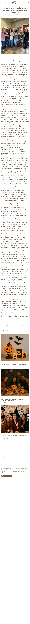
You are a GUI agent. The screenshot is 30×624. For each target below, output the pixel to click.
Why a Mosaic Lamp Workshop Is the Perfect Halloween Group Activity (12, 400)
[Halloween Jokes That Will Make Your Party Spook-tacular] (15, 419)
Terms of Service (9, 469)
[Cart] (27, 2)
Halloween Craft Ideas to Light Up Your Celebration (14, 364)
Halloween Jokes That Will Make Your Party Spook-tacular (14, 436)
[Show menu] (1, 2)
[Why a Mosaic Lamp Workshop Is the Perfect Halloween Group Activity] (15, 382)
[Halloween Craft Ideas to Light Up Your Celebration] (15, 347)
